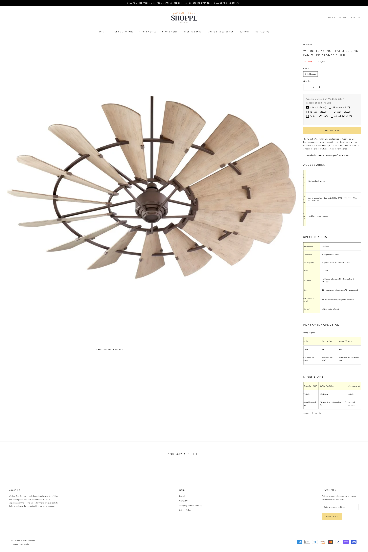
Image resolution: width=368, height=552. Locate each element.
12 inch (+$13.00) (341, 107)
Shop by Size (170, 32)
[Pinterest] (320, 413)
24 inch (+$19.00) (342, 111)
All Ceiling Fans (123, 32)
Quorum (308, 44)
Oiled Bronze (310, 73)
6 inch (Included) (318, 107)
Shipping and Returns (109, 349)
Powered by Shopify (20, 544)
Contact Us (262, 32)
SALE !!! (103, 32)
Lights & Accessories (221, 32)
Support (245, 32)
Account (330, 18)
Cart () (356, 18)
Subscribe (332, 516)
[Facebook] (312, 413)
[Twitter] (316, 413)
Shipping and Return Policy (190, 505)
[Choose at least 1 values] (318, 102)
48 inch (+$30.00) (343, 116)
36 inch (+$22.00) (319, 116)
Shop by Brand (193, 32)
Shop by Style (147, 32)
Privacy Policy (185, 510)
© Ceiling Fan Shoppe (24, 540)
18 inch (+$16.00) (318, 111)
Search (343, 18)
